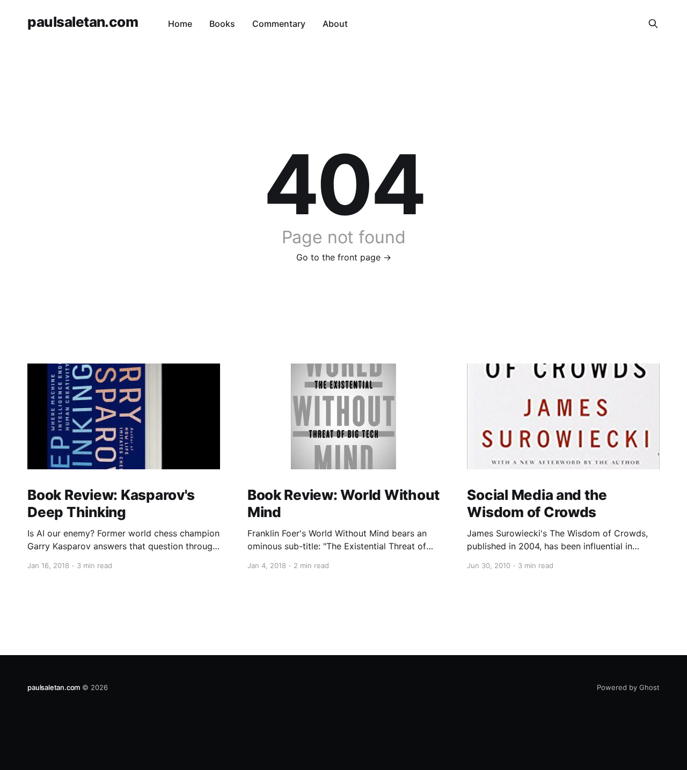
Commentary (278, 23)
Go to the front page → (343, 257)
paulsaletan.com (82, 22)
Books (222, 23)
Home (180, 23)
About (335, 23)
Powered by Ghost (628, 687)
